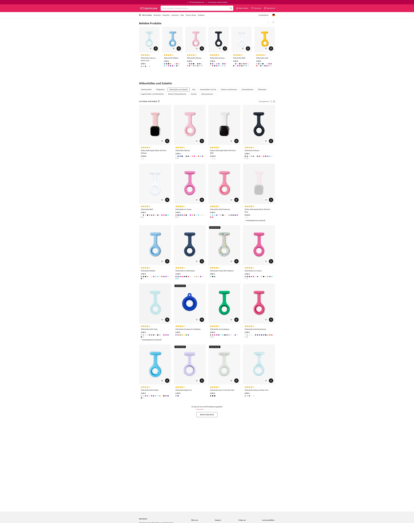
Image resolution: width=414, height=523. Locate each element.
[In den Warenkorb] (156, 48)
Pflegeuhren (160, 89)
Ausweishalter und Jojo (208, 89)
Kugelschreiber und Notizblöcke (152, 94)
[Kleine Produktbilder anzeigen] (273, 101)
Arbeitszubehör (146, 89)
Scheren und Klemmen (229, 89)
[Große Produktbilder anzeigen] (270, 101)
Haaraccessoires (207, 94)
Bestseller (166, 15)
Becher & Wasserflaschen (177, 94)
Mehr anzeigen (207, 415)
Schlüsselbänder (247, 89)
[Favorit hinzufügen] (150, 48)
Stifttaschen (262, 89)
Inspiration (175, 15)
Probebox (201, 15)
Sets (193, 89)
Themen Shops (191, 15)
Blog (182, 15)
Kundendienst (263, 15)
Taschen (194, 94)
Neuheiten (157, 15)
